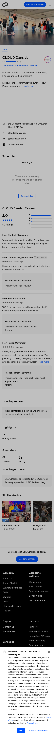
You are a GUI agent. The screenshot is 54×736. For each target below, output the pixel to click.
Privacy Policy (33, 723)
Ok (20, 730)
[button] (49, 652)
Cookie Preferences (39, 730)
